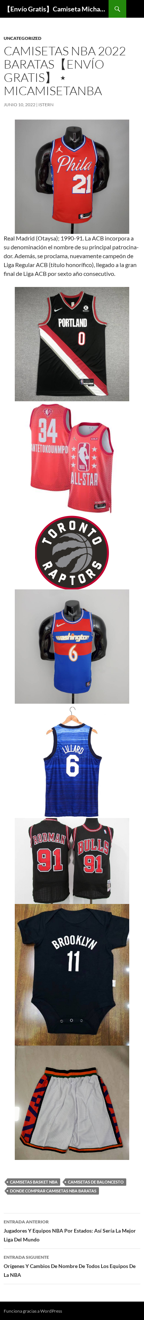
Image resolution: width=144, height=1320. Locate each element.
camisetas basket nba (34, 1181)
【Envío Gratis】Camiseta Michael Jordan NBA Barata (56, 9)
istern (46, 104)
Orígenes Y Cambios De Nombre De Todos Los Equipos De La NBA (70, 1266)
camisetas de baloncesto (96, 1181)
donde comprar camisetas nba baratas (53, 1190)
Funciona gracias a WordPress (33, 1311)
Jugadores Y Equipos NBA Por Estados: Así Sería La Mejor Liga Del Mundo (70, 1231)
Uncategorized (22, 38)
